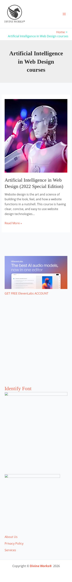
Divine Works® (41, 566)
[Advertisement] (36, 344)
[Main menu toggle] (64, 14)
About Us (11, 537)
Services (10, 550)
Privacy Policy (14, 543)
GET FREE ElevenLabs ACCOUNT (26, 293)
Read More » (13, 223)
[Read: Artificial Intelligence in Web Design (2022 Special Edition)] (36, 136)
